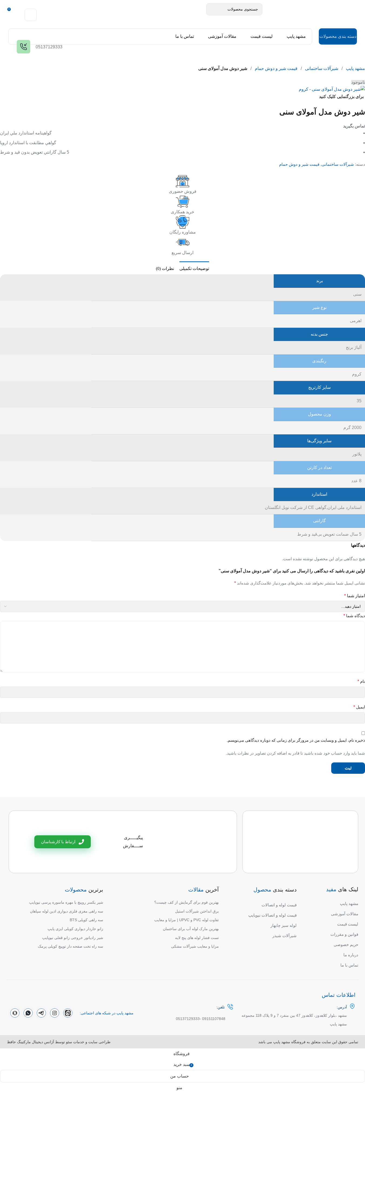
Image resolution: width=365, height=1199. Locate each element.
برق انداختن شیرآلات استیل (197, 911)
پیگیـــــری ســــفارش (133, 841)
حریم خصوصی (346, 944)
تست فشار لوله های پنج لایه (197, 937)
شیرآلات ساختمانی (321, 68)
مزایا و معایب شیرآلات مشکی (195, 946)
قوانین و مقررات (344, 934)
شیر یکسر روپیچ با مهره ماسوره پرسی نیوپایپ (66, 902)
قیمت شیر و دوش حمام (276, 68)
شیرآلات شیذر (284, 935)
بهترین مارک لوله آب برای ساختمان (191, 929)
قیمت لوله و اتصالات (279, 905)
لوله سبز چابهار (283, 925)
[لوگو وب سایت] (309, 14)
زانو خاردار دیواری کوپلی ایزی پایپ (75, 929)
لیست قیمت (347, 924)
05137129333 (188, 1018)
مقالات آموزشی (344, 913)
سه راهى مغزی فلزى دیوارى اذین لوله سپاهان (66, 911)
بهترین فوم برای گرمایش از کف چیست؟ (186, 902)
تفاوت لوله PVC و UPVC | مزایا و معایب (186, 920)
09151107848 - (212, 1018)
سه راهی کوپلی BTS (86, 920)
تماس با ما (349, 965)
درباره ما (350, 955)
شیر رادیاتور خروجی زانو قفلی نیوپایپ (72, 937)
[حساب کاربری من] (30, 14)
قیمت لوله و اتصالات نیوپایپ (272, 915)
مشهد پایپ (355, 68)
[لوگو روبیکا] (14, 1013)
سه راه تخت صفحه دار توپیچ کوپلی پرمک (70, 946)
